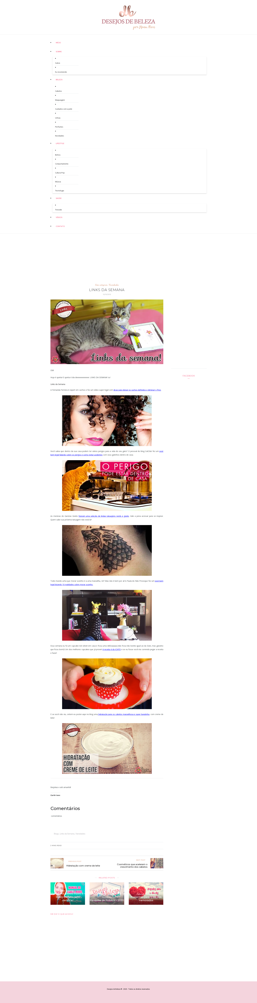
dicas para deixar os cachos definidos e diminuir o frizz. (137, 390)
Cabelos (58, 91)
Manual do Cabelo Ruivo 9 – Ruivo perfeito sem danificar (67, 897)
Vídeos (59, 217)
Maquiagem (60, 100)
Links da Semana (67, 834)
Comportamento (61, 164)
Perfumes (59, 127)
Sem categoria (101, 284)
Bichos (58, 155)
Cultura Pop (60, 173)
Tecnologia (59, 190)
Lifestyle (60, 143)
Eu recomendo (61, 72)
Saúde (59, 198)
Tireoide (58, 209)
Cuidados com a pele (63, 109)
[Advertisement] (128, 256)
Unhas (58, 118)
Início (58, 43)
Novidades (59, 136)
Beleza (59, 80)
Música (58, 181)
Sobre (59, 52)
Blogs (56, 834)
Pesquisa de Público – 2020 (107, 900)
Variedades (114, 284)
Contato (60, 226)
